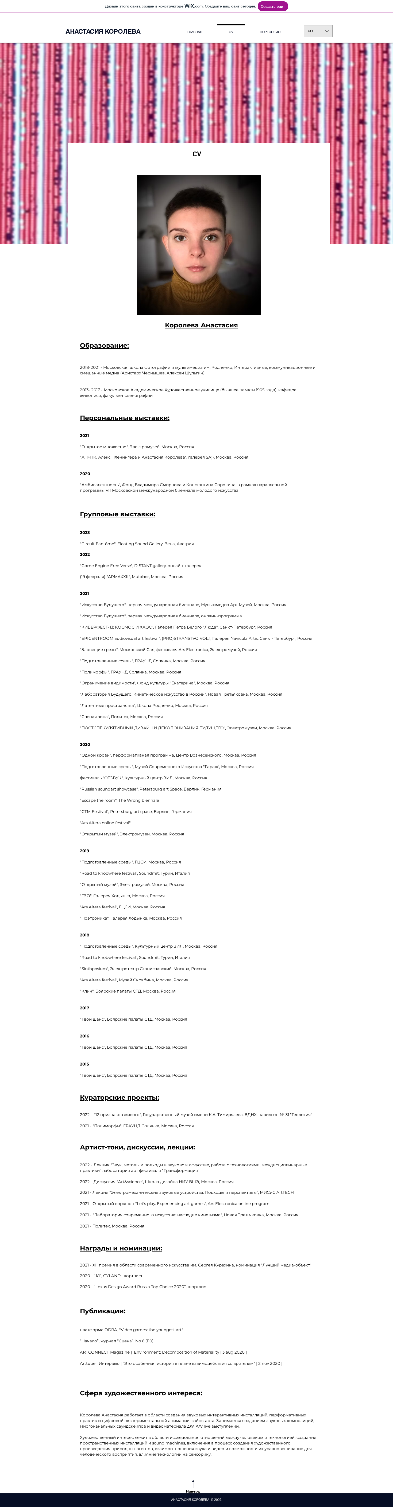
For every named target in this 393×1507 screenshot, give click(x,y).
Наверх (193, 1491)
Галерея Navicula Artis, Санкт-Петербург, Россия (261, 638)
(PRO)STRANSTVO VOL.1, (186, 638)
